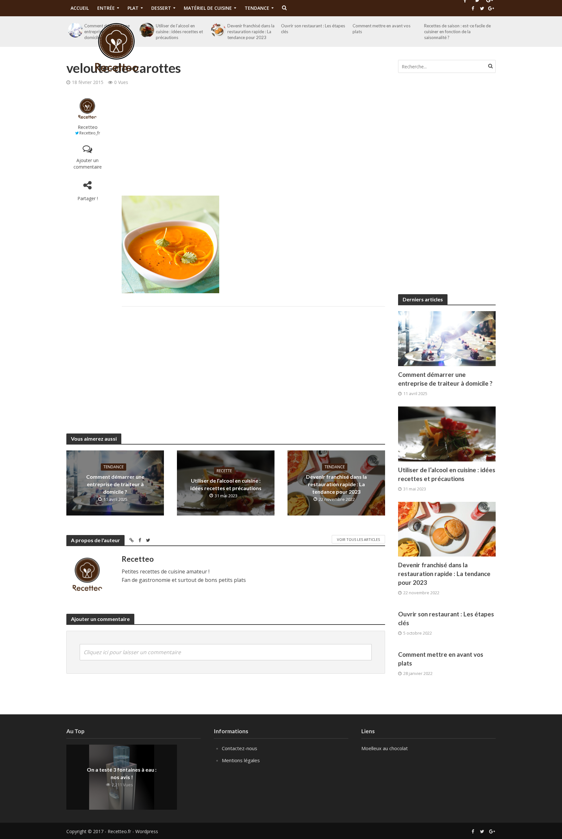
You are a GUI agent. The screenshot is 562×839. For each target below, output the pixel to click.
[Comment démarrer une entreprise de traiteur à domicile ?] (447, 338)
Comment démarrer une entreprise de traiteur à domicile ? (115, 484)
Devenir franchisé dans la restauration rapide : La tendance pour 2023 (336, 484)
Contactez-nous (239, 748)
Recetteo (88, 127)
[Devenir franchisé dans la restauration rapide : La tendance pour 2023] (447, 528)
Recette (224, 470)
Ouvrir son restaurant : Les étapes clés (446, 618)
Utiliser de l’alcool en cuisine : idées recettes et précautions (225, 484)
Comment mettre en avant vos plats (440, 659)
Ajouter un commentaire (88, 163)
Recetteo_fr (89, 133)
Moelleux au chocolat (384, 748)
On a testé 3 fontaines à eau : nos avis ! (121, 773)
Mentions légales (241, 760)
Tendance (113, 467)
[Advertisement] (253, 140)
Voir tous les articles (358, 539)
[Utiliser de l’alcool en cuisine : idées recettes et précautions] (447, 433)
